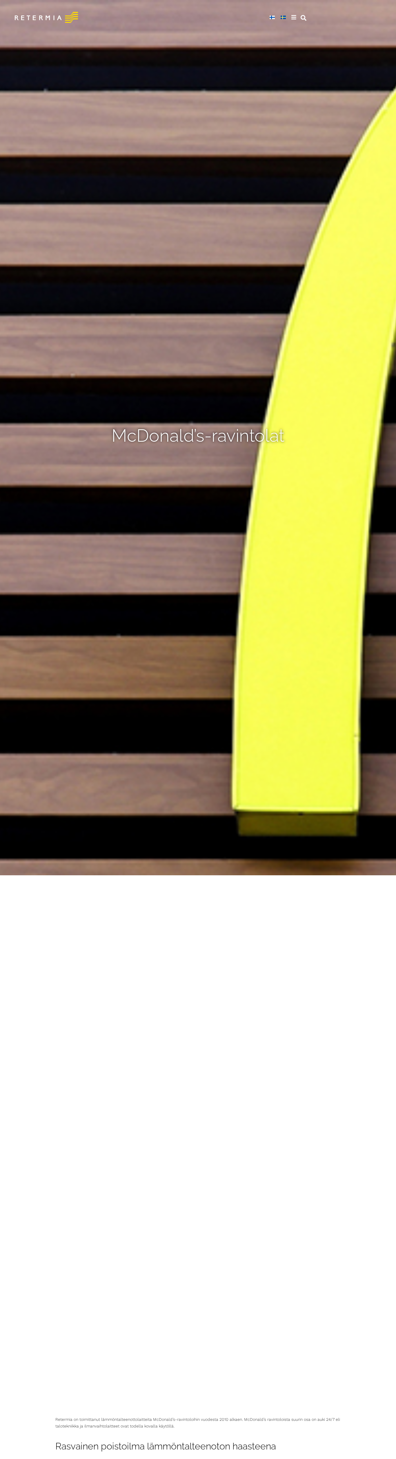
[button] (294, 17)
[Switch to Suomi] (272, 17)
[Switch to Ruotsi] (283, 17)
